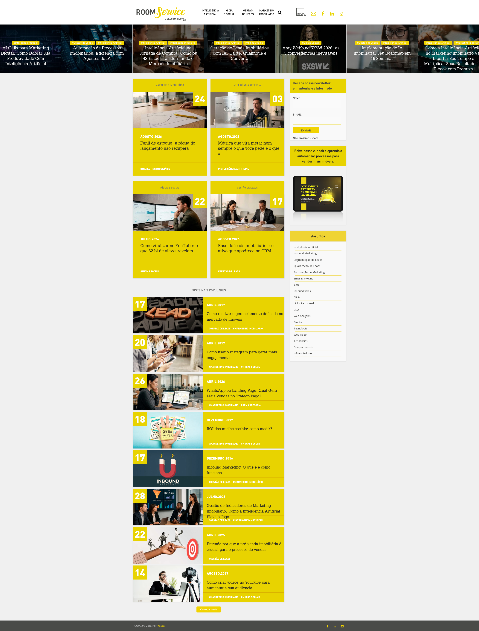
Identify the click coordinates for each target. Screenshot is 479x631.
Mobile (298, 322)
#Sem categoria (251, 405)
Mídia (297, 297)
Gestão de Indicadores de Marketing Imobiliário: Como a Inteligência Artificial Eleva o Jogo (243, 511)
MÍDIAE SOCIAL (229, 12)
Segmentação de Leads (308, 259)
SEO (296, 309)
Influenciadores (303, 353)
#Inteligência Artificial (26, 42)
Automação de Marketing (309, 272)
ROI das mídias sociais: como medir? (239, 429)
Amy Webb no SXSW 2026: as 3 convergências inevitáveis (310, 51)
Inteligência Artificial (306, 247)
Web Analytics (302, 316)
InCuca (161, 625)
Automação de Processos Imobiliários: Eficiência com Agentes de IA (97, 53)
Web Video (300, 334)
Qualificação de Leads (307, 266)
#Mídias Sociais (254, 42)
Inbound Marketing (305, 253)
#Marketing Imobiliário (183, 42)
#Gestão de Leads (82, 42)
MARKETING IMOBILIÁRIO (266, 12)
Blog (296, 284)
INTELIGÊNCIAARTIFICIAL (210, 12)
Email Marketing (303, 278)
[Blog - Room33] (161, 14)
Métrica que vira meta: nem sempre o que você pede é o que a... (248, 149)
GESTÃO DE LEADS (248, 12)
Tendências (301, 341)
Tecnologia (300, 328)
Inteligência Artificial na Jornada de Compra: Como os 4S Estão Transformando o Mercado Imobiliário (168, 56)
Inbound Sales (302, 291)
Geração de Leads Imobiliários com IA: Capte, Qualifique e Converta (239, 53)
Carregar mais (208, 609)
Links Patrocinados (305, 303)
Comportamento (304, 347)
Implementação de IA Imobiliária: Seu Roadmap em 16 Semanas (382, 53)
